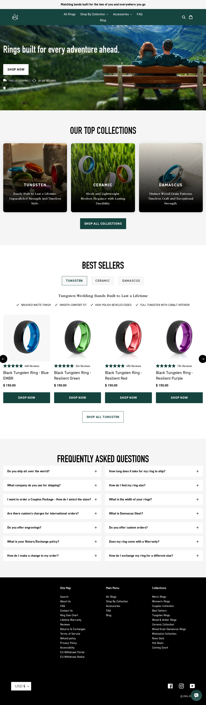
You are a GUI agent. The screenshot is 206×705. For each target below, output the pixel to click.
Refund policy (68, 638)
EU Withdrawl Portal (72, 652)
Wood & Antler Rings (164, 619)
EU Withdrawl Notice (72, 656)
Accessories (113, 606)
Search (64, 596)
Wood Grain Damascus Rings (169, 629)
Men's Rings (159, 596)
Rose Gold (158, 638)
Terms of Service (70, 633)
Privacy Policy (68, 643)
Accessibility (67, 647)
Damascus (131, 281)
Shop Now (26, 398)
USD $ (20, 686)
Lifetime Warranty (70, 619)
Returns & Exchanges (72, 629)
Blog (108, 615)
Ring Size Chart (69, 615)
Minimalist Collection (164, 633)
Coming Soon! (160, 647)
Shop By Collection (117, 601)
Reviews (65, 624)
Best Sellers (159, 610)
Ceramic (102, 281)
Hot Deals (158, 643)
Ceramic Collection (163, 624)
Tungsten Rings (161, 615)
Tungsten (74, 281)
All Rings (111, 596)
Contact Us (66, 610)
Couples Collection (163, 606)
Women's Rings (161, 601)
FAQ (62, 606)
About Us (65, 601)
